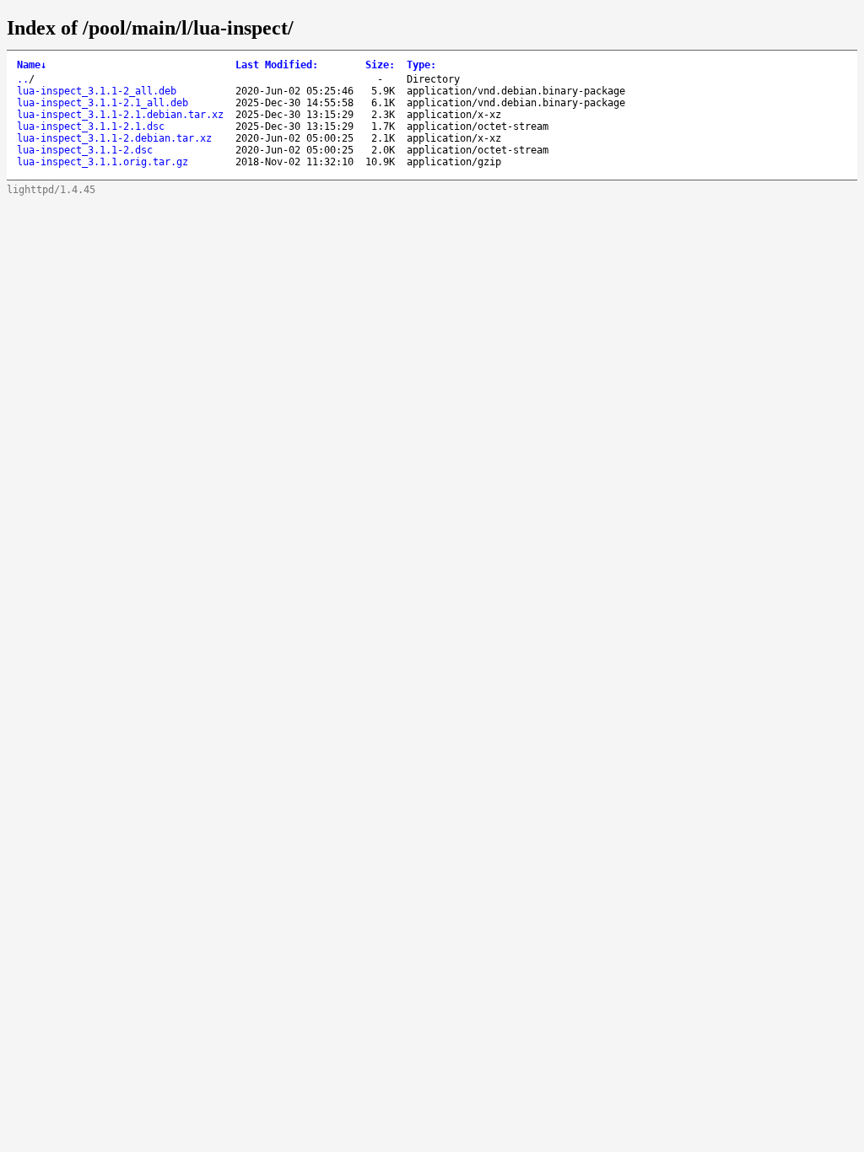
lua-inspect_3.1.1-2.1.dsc (91, 126)
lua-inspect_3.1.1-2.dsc (85, 150)
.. (23, 79)
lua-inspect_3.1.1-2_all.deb (96, 91)
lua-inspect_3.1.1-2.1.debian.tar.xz (120, 115)
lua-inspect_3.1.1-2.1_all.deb (102, 103)
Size (380, 65)
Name (31, 65)
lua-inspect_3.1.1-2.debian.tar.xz (114, 138)
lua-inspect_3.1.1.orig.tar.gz (102, 162)
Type (421, 65)
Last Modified (276, 65)
